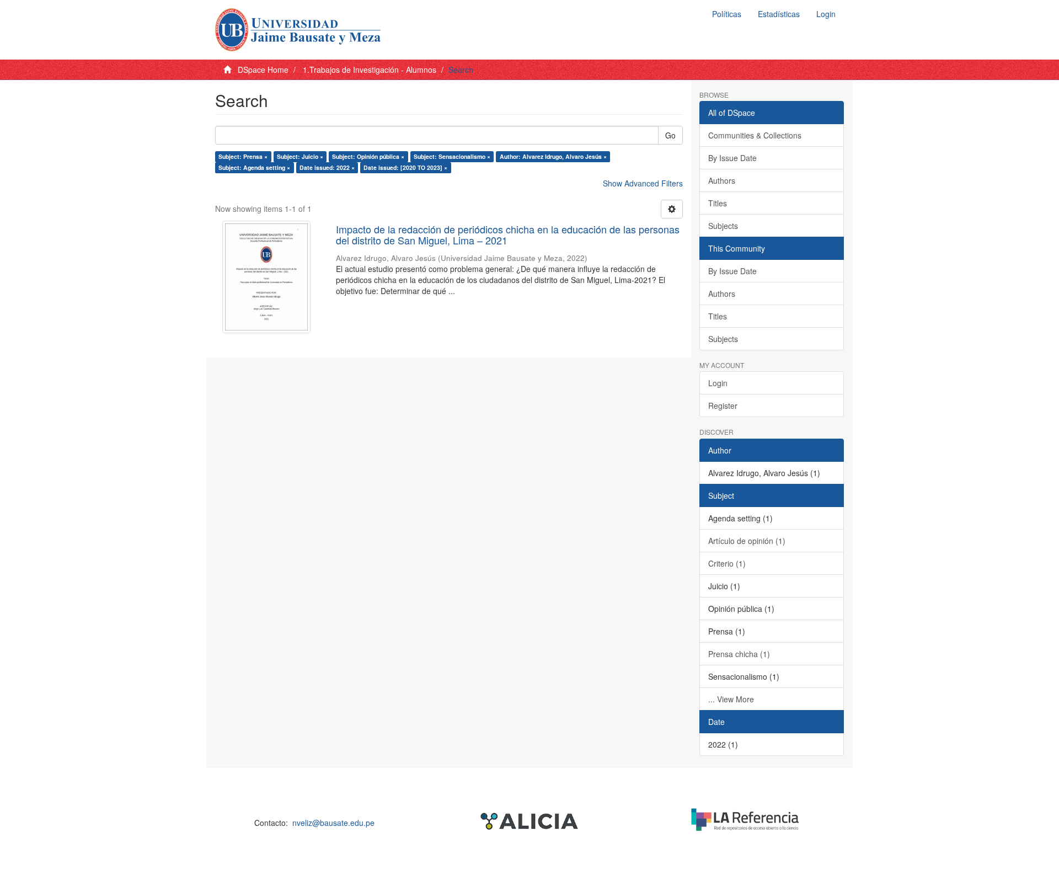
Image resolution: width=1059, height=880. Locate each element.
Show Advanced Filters (643, 183)
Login (718, 382)
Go (670, 135)
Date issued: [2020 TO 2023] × (405, 167)
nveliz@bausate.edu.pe (333, 822)
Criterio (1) (727, 563)
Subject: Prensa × (243, 156)
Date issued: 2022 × (327, 167)
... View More (731, 699)
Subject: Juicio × (300, 156)
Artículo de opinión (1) (746, 540)
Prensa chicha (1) (739, 653)
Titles (717, 203)
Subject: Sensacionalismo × (452, 156)
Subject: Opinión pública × (368, 156)
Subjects (723, 225)
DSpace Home (263, 69)
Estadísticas (779, 13)
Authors (721, 180)
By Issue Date (732, 157)
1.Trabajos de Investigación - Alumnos (369, 69)
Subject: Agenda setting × (254, 167)
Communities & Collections (754, 135)
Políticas (726, 13)
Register (722, 405)
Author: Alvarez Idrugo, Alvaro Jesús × (553, 156)
